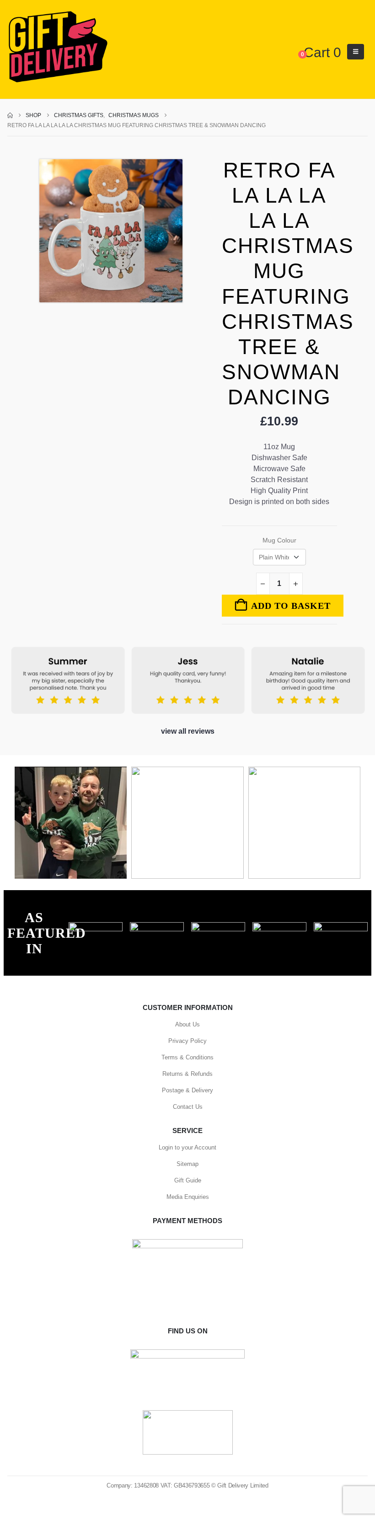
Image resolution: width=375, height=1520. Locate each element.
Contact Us (188, 1106)
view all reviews (187, 731)
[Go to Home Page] (10, 115)
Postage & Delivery (187, 1090)
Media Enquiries (187, 1196)
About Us (187, 1024)
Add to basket (291, 606)
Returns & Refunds (187, 1073)
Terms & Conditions (187, 1057)
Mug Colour (279, 540)
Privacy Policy (187, 1040)
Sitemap (187, 1163)
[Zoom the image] (96, 927)
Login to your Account (187, 1147)
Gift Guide (187, 1180)
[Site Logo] (57, 47)
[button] (355, 51)
